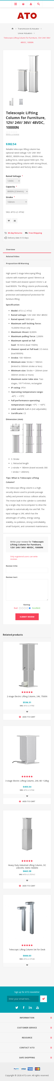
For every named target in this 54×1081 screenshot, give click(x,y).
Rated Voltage (13, 176)
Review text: (12, 577)
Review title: (12, 566)
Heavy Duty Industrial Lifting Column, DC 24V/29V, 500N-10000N (27, 866)
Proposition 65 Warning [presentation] (17, 263)
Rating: (27, 604)
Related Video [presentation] (12, 256)
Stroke (9, 197)
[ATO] (12, 28)
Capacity (11, 186)
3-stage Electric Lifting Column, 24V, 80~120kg (27, 780)
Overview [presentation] (10, 249)
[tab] (27, 249)
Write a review (12, 134)
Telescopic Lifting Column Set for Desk (27, 949)
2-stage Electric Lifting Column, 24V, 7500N (27, 696)
